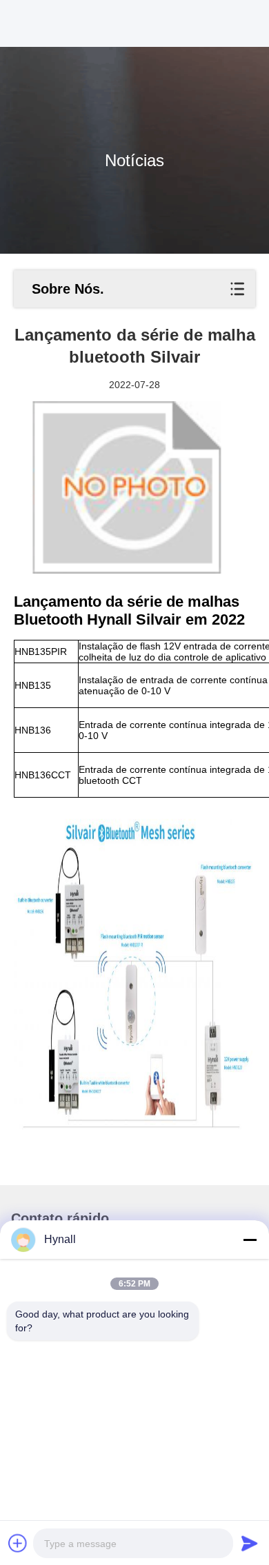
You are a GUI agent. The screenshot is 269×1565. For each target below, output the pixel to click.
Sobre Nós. (68, 288)
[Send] (250, 1543)
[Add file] (18, 1543)
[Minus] (249, 1239)
